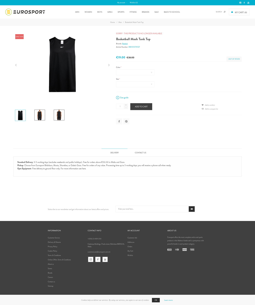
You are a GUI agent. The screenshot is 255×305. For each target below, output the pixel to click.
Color (118, 67)
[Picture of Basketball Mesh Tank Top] (20, 110)
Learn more (168, 300)
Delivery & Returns (54, 242)
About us (51, 264)
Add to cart (141, 106)
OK (156, 300)
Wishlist (130, 255)
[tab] (115, 152)
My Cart (130, 251)
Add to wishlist (210, 105)
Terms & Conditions (54, 255)
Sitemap (50, 286)
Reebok (125, 43)
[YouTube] (105, 259)
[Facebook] (97, 259)
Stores (50, 268)
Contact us (51, 281)
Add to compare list (211, 109)
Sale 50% (19, 36)
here (84, 168)
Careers (50, 277)
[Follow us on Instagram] (90, 259)
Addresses (131, 242)
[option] (24, 110)
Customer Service (54, 238)
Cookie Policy (52, 251)
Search (224, 11)
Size (117, 79)
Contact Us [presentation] (140, 152)
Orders (130, 246)
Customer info (132, 238)
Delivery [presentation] (114, 152)
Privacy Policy (52, 246)
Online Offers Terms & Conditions (59, 259)
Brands (145, 12)
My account (121, 2)
